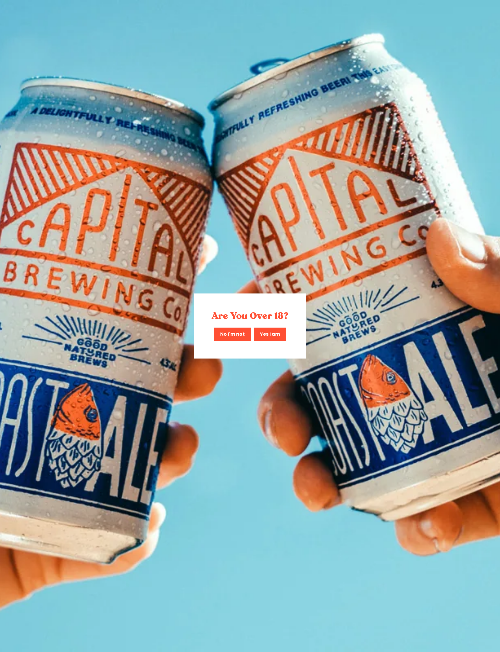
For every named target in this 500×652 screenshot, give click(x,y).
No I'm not (232, 334)
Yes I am (270, 334)
